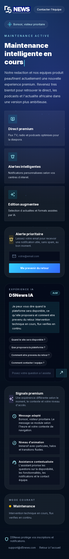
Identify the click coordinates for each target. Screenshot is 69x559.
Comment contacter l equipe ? (27, 362)
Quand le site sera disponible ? (28, 339)
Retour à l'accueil (50, 547)
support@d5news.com (22, 547)
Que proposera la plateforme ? (28, 346)
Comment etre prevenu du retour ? (30, 354)
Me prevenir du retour (34, 268)
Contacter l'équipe (49, 9)
